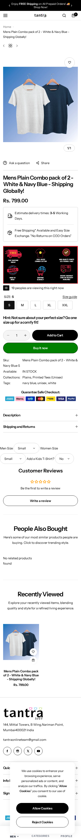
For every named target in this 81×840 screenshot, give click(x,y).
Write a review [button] (40, 501)
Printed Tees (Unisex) (48, 377)
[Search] (64, 15)
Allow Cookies (42, 808)
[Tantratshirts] (40, 15)
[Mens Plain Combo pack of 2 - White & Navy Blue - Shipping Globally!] (21, 642)
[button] (9, 5)
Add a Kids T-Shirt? (40, 459)
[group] (40, 104)
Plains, (27, 377)
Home (7, 27)
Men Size (6, 448)
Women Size (49, 448)
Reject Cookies (42, 822)
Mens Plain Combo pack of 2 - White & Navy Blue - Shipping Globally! (21, 675)
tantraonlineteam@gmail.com (24, 740)
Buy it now (40, 348)
